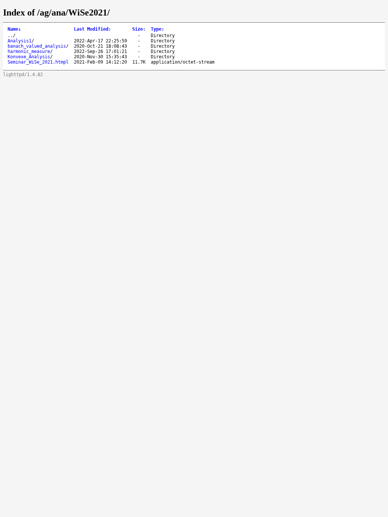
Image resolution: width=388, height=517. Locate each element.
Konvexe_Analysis (29, 56)
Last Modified (92, 29)
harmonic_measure (29, 51)
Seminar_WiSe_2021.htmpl (38, 62)
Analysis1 (19, 41)
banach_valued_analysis (37, 46)
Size (139, 29)
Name (14, 29)
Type (157, 29)
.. (10, 35)
